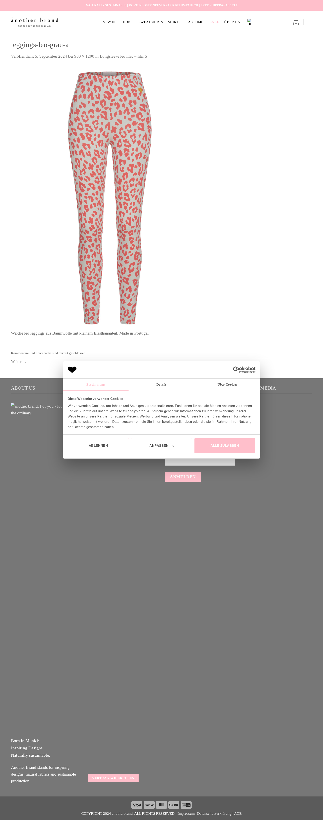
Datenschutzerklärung (214, 813)
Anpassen (159, 445)
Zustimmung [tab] (95, 384)
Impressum (186, 813)
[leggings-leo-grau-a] (110, 197)
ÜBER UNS (233, 22)
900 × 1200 (84, 56)
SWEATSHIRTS (150, 22)
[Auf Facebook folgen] (299, 5)
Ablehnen (98, 445)
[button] (295, 22)
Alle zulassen (224, 445)
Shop (125, 22)
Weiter (19, 361)
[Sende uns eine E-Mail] (309, 5)
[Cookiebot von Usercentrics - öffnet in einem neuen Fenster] (236, 369)
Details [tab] (161, 384)
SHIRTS (174, 22)
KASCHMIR (195, 22)
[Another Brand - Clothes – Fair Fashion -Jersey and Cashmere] (34, 22)
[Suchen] (310, 22)
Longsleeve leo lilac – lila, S (123, 56)
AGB (238, 813)
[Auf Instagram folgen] (304, 5)
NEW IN (109, 22)
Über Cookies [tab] (227, 384)
